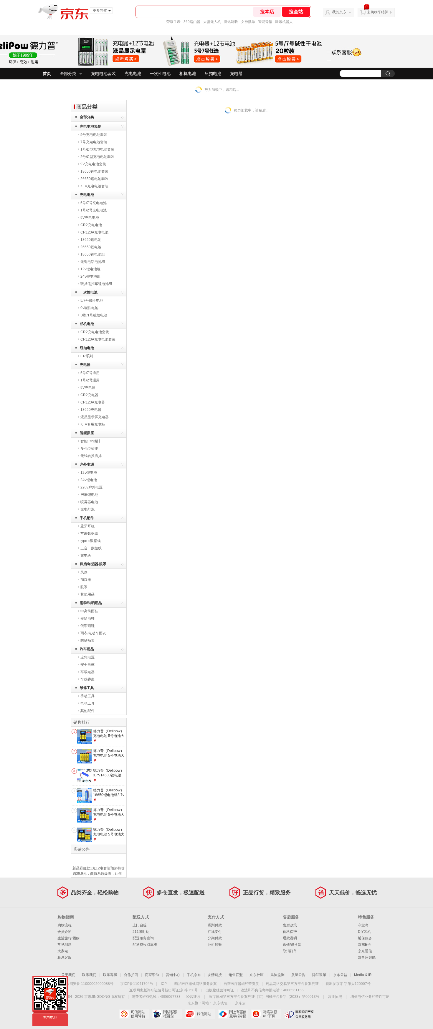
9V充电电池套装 (93, 164)
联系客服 (64, 957)
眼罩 (83, 587)
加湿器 (85, 580)
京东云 (240, 1003)
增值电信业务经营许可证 (370, 997)
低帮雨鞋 (87, 626)
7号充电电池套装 (93, 142)
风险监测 (277, 975)
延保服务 (365, 938)
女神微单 (248, 22)
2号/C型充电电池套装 (97, 157)
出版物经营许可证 (220, 990)
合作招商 (131, 975)
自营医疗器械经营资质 (241, 984)
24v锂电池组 (90, 276)
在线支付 (215, 932)
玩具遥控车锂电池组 (96, 284)
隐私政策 (319, 975)
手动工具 (87, 696)
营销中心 (173, 975)
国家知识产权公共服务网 (299, 1014)
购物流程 (64, 925)
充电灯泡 (87, 509)
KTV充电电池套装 (94, 186)
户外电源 (87, 464)
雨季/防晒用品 (91, 603)
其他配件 (87, 711)
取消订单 (290, 951)
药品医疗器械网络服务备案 (195, 984)
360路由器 (192, 22)
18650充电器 (90, 410)
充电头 (85, 555)
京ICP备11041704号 (136, 984)
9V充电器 (87, 388)
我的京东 (339, 12)
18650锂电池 (90, 240)
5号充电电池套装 (93, 135)
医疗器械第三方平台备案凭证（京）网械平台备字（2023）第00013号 (264, 997)
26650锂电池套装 (94, 179)
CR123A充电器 (92, 402)
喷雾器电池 (89, 502)
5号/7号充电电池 (93, 203)
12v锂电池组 (90, 269)
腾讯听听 (231, 22)
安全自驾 (87, 665)
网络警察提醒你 (167, 1014)
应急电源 (87, 657)
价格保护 (290, 932)
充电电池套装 (103, 73)
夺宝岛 (363, 925)
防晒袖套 (87, 640)
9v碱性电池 (89, 308)
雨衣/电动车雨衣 (93, 633)
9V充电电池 (89, 218)
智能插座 (87, 433)
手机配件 (87, 518)
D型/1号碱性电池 (93, 315)
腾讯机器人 (284, 22)
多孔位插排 (89, 448)
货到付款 (215, 925)
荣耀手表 (173, 22)
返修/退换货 (292, 945)
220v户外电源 (91, 487)
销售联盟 (236, 975)
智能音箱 (265, 22)
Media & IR (363, 975)
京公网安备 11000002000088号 (87, 984)
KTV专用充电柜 (92, 424)
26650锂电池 (90, 247)
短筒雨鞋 (87, 618)
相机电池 (187, 73)
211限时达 (141, 932)
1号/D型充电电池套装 (97, 149)
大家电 (62, 951)
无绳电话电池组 (92, 262)
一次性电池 (160, 73)
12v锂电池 (88, 473)
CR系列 (86, 356)
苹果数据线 (89, 533)
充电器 (236, 73)
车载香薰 (87, 679)
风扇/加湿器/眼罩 (93, 564)
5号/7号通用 (90, 373)
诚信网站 (200, 1014)
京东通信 (365, 951)
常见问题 (64, 945)
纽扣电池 (213, 73)
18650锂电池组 (92, 254)
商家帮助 (152, 975)
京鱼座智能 (367, 957)
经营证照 (193, 997)
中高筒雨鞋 (89, 611)
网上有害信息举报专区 (233, 1014)
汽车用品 (87, 649)
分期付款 (215, 938)
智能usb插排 (90, 441)
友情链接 (215, 975)
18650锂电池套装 (94, 171)
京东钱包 (220, 1003)
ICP (164, 984)
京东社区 (256, 975)
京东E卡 (364, 945)
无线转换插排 (91, 456)
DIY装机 (364, 932)
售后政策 (290, 925)
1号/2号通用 (90, 380)
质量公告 (298, 975)
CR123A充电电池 (94, 232)
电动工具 (87, 703)
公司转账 (215, 945)
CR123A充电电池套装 (97, 339)
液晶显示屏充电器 (94, 417)
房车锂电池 (89, 495)
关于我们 (68, 975)
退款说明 (290, 938)
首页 (47, 73)
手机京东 (194, 975)
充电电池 (133, 73)
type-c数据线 (90, 541)
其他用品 (87, 594)
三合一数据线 (91, 548)
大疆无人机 (212, 22)
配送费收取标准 (145, 945)
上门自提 (140, 925)
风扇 (83, 572)
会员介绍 (64, 932)
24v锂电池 (88, 480)
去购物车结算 (377, 12)
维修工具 (87, 688)
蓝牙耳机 (87, 526)
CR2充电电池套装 (94, 332)
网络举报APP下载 (266, 1014)
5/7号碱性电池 (91, 300)
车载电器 (87, 672)
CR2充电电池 (91, 225)
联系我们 (89, 975)
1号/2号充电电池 (93, 210)
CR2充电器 (89, 395)
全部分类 (68, 73)
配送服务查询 (143, 938)
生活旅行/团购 (68, 938)
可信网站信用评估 (134, 1014)
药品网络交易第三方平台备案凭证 (292, 984)
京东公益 (340, 975)
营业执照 (335, 997)
